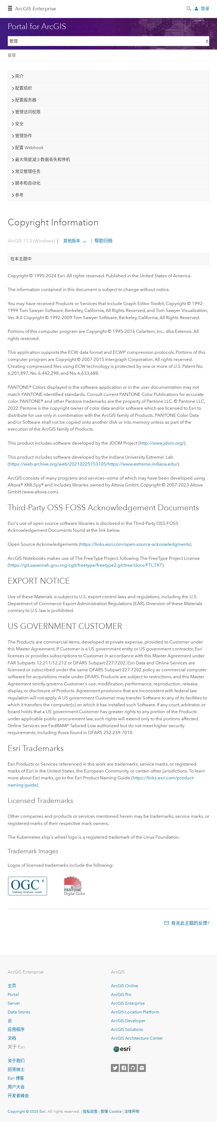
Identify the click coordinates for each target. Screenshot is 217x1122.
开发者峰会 (18, 1095)
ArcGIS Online (124, 985)
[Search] (189, 8)
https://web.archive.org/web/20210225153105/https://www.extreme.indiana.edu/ (93, 464)
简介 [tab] (19, 76)
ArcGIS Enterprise (35, 9)
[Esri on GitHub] (133, 1068)
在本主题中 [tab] (20, 258)
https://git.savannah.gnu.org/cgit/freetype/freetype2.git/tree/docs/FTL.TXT (85, 565)
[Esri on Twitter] (115, 1068)
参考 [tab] (19, 195)
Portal (13, 994)
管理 (12, 55)
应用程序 (16, 1029)
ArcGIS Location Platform (135, 1011)
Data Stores (19, 1011)
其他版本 (71, 240)
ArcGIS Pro (121, 994)
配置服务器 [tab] (25, 99)
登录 (205, 8)
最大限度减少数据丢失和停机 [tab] (42, 159)
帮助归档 (102, 240)
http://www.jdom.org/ (162, 443)
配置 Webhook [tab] (29, 147)
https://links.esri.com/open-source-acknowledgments (135, 544)
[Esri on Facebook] (124, 1068)
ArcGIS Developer (128, 1020)
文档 (12, 1038)
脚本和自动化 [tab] (27, 183)
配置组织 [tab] (23, 88)
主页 (12, 985)
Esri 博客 (16, 1078)
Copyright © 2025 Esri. (27, 1111)
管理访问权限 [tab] (27, 111)
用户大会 (16, 1086)
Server (14, 1003)
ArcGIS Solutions (127, 1029)
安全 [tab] (19, 123)
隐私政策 (90, 1111)
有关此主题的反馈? (190, 923)
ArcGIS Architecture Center (137, 1038)
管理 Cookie (111, 1111)
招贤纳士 (16, 1069)
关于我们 (16, 1060)
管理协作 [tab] (23, 135)
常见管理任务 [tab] (27, 171)
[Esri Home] (121, 1049)
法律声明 (131, 1111)
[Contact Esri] (142, 1068)
